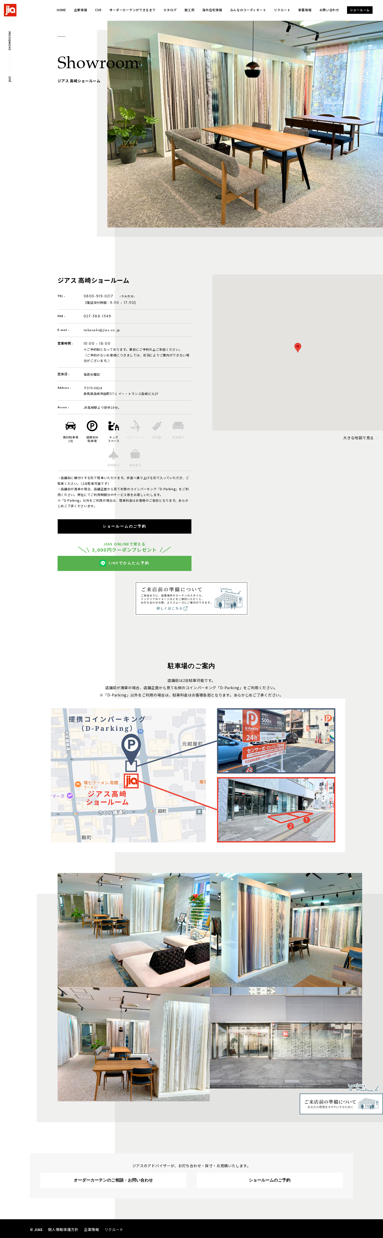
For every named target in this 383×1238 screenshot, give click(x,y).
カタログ (170, 10)
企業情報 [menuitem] (91, 1229)
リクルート (282, 10)
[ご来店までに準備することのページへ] (191, 583)
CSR (98, 10)
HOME (61, 10)
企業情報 (80, 10)
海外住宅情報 (212, 10)
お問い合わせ (329, 10)
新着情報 (305, 10)
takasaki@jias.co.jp (102, 330)
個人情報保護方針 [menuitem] (63, 1229)
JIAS (9, 79)
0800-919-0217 (98, 296)
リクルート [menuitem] (114, 1229)
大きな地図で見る (358, 437)
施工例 (189, 10)
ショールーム (360, 10)
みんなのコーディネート (248, 10)
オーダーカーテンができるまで (132, 10)
